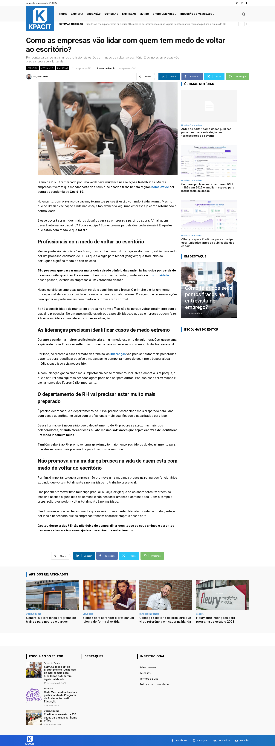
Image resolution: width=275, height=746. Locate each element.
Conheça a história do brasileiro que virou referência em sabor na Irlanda (165, 619)
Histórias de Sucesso (149, 614)
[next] (246, 24)
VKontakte (224, 740)
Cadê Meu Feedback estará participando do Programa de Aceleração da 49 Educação (60, 697)
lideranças (118, 354)
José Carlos (42, 76)
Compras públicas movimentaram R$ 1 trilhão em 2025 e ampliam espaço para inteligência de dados (207, 187)
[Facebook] (246, 3)
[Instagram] (242, 3)
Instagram (202, 740)
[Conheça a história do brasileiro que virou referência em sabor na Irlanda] (165, 595)
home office (160, 187)
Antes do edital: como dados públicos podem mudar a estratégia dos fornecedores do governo (138, 24)
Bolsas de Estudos (52, 663)
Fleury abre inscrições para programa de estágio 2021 (215, 619)
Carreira (32, 68)
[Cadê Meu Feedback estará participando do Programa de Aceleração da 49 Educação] (34, 695)
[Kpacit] (40, 18)
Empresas (62, 68)
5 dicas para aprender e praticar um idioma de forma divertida (108, 619)
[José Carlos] (29, 76)
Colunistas (88, 614)
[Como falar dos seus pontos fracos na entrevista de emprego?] (209, 290)
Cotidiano (47, 68)
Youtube (244, 740)
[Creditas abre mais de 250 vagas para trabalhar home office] (34, 717)
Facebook (181, 740)
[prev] (240, 24)
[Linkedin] (237, 3)
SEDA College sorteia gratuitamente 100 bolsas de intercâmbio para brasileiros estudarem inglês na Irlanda (60, 673)
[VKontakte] (215, 740)
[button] (243, 14)
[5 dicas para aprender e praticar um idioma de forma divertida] (109, 595)
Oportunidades (33, 614)
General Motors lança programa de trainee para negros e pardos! (51, 619)
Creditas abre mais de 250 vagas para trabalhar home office (60, 717)
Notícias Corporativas (191, 125)
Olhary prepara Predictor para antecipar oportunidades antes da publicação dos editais (208, 243)
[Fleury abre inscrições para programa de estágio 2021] (222, 595)
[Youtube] (236, 740)
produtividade (159, 275)
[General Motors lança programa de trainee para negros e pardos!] (52, 595)
